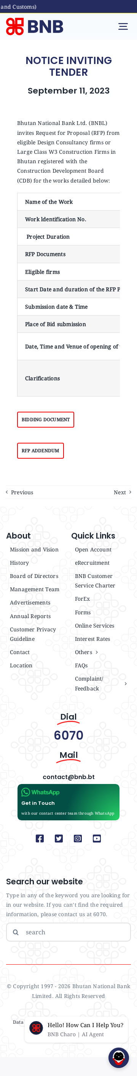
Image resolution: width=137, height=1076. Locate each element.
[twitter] (59, 838)
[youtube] (97, 838)
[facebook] (40, 838)
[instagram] (78, 838)
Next (120, 492)
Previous (22, 492)
